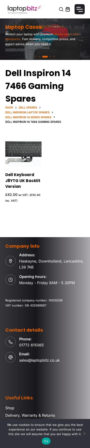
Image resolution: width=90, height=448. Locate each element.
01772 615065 (31, 345)
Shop (9, 408)
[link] (45, 39)
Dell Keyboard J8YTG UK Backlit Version (22, 180)
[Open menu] (80, 9)
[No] (84, 433)
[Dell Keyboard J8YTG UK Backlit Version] (23, 152)
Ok (46, 441)
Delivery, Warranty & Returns (30, 415)
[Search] (61, 9)
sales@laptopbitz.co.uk (39, 360)
